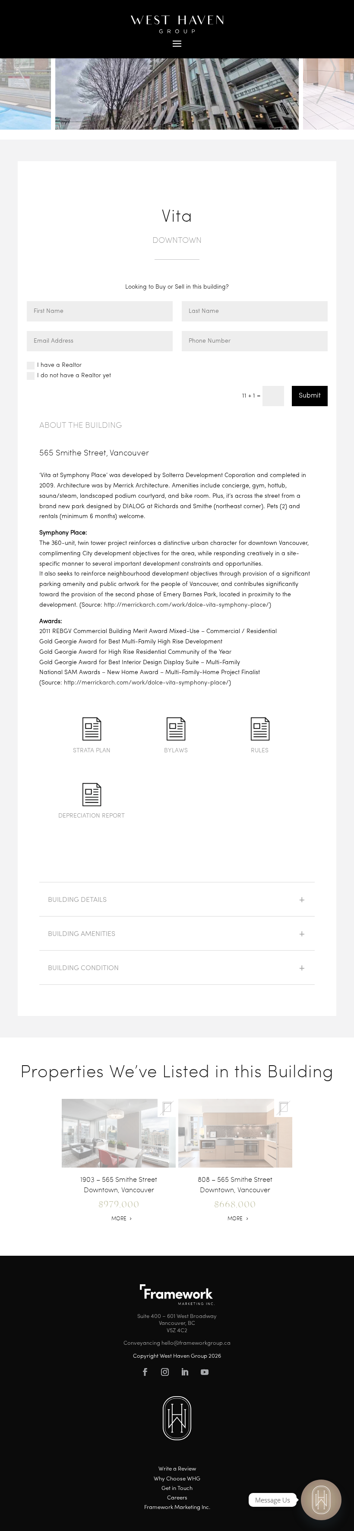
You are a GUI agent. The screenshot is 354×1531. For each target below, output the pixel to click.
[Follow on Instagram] (165, 1372)
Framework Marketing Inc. (177, 1507)
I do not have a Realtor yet (74, 375)
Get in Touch (177, 1488)
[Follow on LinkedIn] (185, 1372)
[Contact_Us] (321, 1500)
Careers (177, 1498)
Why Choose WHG (177, 1479)
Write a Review (177, 1469)
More (118, 1218)
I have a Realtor (59, 365)
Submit (310, 395)
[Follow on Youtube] (204, 1372)
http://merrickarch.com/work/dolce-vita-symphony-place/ (186, 605)
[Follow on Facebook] (145, 1372)
